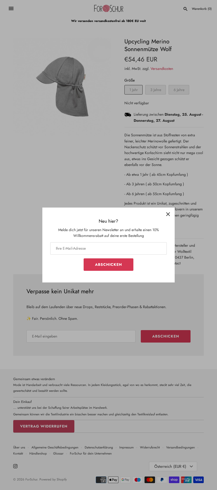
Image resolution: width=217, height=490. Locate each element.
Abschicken (108, 264)
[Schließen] (168, 214)
